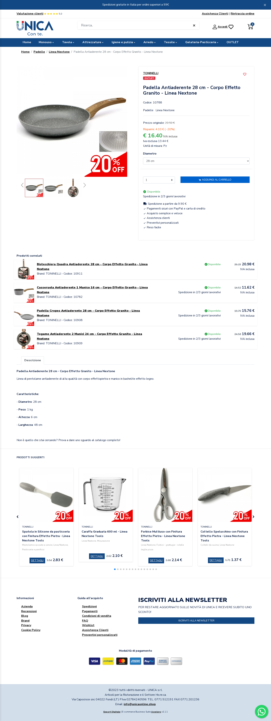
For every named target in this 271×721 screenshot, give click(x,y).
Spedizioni (89, 606)
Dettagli (37, 560)
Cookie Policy (30, 630)
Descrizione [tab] (32, 360)
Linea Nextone (59, 52)
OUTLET (233, 42)
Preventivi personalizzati (99, 635)
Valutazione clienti (30, 14)
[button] (115, 569)
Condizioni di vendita (96, 616)
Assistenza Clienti (215, 14)
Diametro (150, 154)
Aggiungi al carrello (216, 179)
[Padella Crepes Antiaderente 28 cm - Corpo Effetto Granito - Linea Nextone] (24, 315)
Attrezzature (91, 42)
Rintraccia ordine (242, 14)
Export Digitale (111, 711)
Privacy (26, 625)
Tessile (169, 42)
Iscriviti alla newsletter (196, 620)
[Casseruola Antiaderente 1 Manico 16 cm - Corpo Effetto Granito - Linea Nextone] (24, 292)
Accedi (223, 27)
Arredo (148, 42)
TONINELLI (150, 73)
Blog (24, 616)
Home (27, 42)
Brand (25, 621)
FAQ (85, 621)
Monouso (45, 42)
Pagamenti (90, 611)
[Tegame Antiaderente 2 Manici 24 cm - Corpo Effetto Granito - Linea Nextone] (24, 339)
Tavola (67, 42)
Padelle (39, 52)
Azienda (27, 606)
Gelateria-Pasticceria (200, 42)
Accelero (156, 711)
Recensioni (29, 611)
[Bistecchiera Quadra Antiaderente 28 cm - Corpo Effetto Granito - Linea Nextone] (24, 269)
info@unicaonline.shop (140, 704)
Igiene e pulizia (122, 42)
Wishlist (88, 625)
